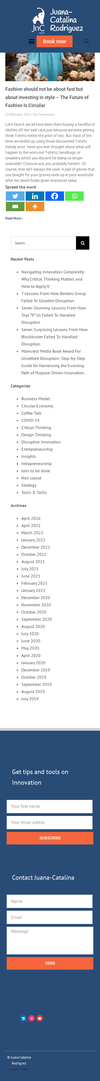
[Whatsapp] (74, 196)
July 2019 (30, 698)
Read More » (14, 218)
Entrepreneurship (37, 449)
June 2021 (30, 576)
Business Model (35, 398)
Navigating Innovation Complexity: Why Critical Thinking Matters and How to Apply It (53, 279)
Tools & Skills (34, 492)
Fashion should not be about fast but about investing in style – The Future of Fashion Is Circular (47, 97)
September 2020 (36, 619)
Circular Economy (37, 405)
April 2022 (31, 525)
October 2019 (33, 677)
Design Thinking (36, 434)
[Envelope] (40, 1018)
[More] (35, 206)
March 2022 (32, 532)
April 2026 (31, 518)
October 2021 (33, 554)
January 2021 (33, 590)
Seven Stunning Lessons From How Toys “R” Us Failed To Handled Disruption (53, 315)
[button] (32, 41)
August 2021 (33, 561)
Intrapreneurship (36, 463)
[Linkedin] (35, 196)
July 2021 (30, 568)
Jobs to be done (35, 470)
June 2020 (30, 640)
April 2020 (31, 655)
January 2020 (33, 662)
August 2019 (33, 691)
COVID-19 (30, 420)
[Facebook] (54, 196)
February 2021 (34, 583)
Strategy (28, 485)
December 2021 (35, 547)
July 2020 (30, 633)
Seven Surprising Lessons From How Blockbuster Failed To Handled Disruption (54, 337)
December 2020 (35, 597)
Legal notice (19, 1069)
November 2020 (36, 604)
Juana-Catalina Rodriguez (66, 20)
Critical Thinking (36, 427)
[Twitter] (15, 196)
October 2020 (33, 612)
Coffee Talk (31, 413)
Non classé (31, 478)
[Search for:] (43, 242)
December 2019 (35, 670)
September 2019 (36, 684)
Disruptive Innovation (41, 442)
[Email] (15, 206)
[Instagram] (31, 1018)
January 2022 (33, 540)
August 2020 (33, 626)
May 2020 (30, 648)
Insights (28, 456)
